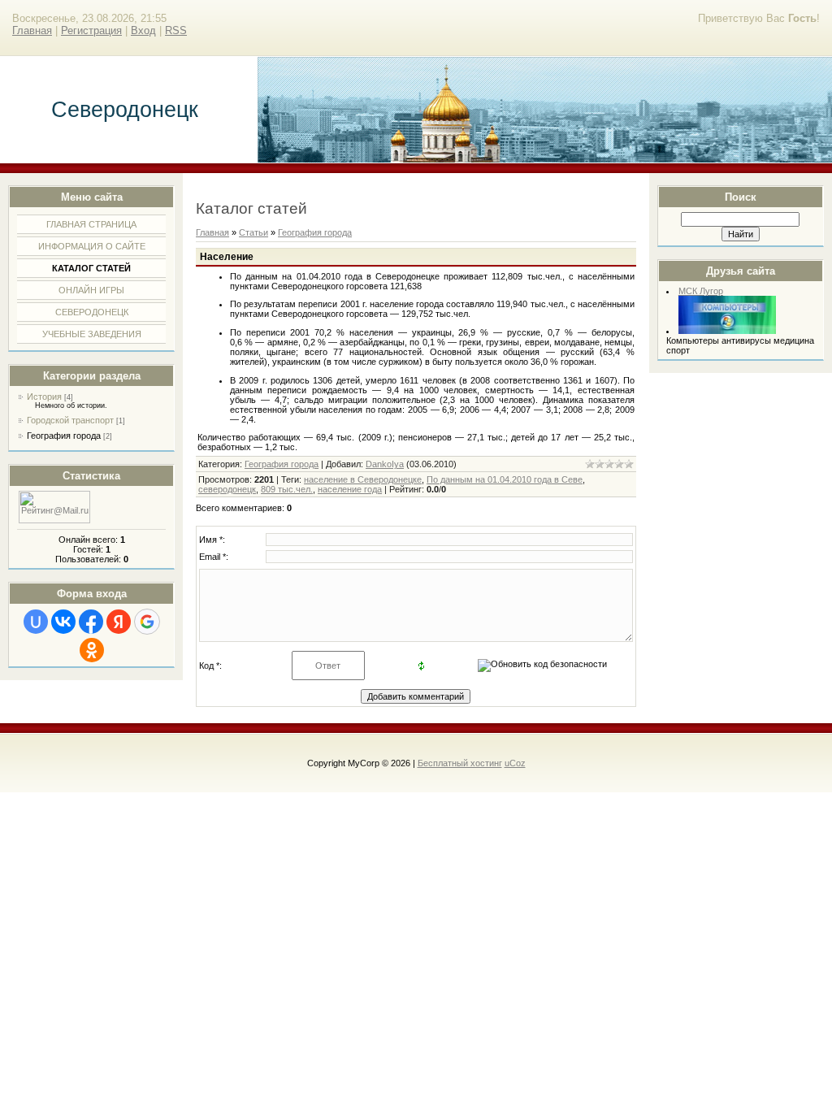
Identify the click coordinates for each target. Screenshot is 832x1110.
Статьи (253, 232)
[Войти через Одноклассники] (92, 650)
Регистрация (91, 30)
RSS (176, 30)
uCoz (515, 763)
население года (350, 489)
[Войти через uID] (36, 621)
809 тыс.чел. (287, 489)
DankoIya (385, 464)
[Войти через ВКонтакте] (63, 621)
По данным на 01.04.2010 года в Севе (505, 479)
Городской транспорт (70, 420)
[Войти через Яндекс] (118, 621)
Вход (143, 30)
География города (64, 435)
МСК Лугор (700, 291)
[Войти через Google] (147, 622)
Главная (32, 30)
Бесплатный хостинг (460, 763)
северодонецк (227, 489)
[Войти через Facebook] (91, 621)
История (44, 396)
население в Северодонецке (363, 479)
